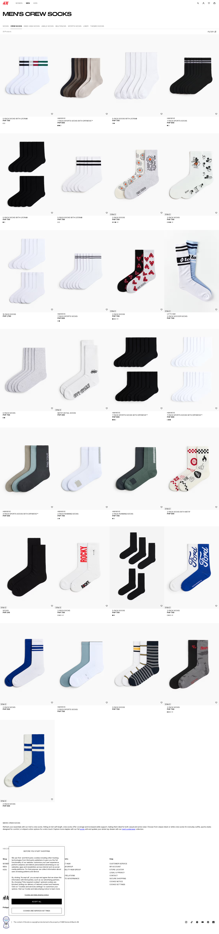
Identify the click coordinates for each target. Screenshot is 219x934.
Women (19, 3)
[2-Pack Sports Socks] (82, 664)
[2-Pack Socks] (137, 174)
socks (82, 829)
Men (28, 3)
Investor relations (65, 875)
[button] (113, 214)
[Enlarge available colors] (4, 123)
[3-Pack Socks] (137, 664)
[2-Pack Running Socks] (82, 469)
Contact (114, 875)
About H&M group (64, 867)
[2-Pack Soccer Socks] (191, 271)
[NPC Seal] (6, 922)
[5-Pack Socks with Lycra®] (27, 75)
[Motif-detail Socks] (82, 370)
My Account (115, 867)
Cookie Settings (117, 884)
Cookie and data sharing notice (37, 895)
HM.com (6, 849)
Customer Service (118, 864)
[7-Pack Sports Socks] (191, 75)
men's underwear (128, 829)
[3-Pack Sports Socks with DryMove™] (27, 469)
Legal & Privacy (117, 873)
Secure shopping (118, 878)
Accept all (36, 901)
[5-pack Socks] (27, 370)
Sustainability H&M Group (68, 870)
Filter (211, 32)
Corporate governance (67, 878)
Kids (35, 3)
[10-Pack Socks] (27, 271)
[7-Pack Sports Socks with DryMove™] (82, 75)
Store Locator (117, 870)
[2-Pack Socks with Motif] (191, 469)
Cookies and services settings (36, 911)
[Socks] (27, 567)
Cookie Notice (116, 881)
